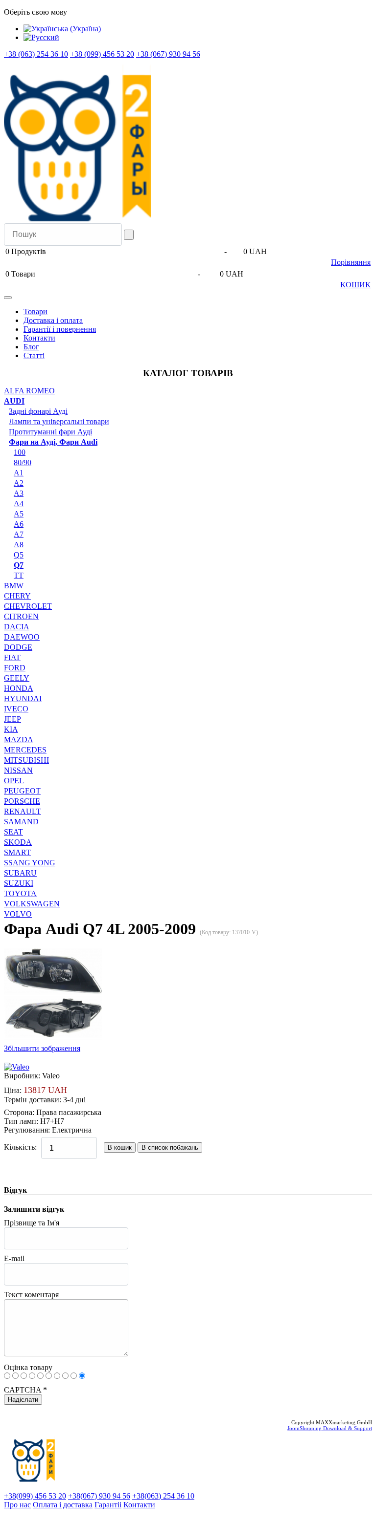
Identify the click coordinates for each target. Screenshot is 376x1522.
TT (19, 575)
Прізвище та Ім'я (31, 1223)
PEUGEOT (22, 791)
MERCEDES (25, 750)
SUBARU (20, 873)
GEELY (16, 678)
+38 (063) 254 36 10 (36, 54)
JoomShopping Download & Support (329, 1428)
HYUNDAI (23, 698)
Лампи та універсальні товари (59, 421)
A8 (19, 544)
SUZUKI (18, 883)
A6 (19, 524)
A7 (19, 534)
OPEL (14, 780)
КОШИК (355, 284)
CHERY (17, 596)
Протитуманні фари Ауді (50, 432)
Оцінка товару (28, 1367)
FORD (14, 668)
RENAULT (22, 811)
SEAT (13, 832)
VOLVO (18, 914)
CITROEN (21, 616)
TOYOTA (20, 893)
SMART (17, 852)
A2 (19, 483)
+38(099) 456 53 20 (35, 1496)
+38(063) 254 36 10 (163, 1496)
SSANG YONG (29, 862)
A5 (19, 514)
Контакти (39, 338)
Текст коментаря (31, 1294)
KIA (11, 729)
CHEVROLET (28, 606)
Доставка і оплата (53, 320)
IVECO (16, 709)
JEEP (12, 719)
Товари (35, 311)
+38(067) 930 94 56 (99, 1496)
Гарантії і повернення (60, 329)
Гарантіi (107, 1505)
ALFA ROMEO (29, 390)
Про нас (17, 1505)
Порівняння (351, 262)
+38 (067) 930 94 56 (168, 54)
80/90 (22, 462)
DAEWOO (22, 637)
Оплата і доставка (63, 1505)
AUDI (14, 401)
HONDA (18, 688)
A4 (19, 503)
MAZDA (18, 739)
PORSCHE (22, 801)
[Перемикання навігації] (8, 297)
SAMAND (21, 821)
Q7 (19, 565)
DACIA (16, 626)
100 (19, 452)
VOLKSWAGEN (32, 904)
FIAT (12, 657)
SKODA (18, 842)
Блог (31, 347)
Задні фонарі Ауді (38, 411)
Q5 (19, 555)
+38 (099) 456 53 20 (102, 54)
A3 (19, 493)
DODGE (18, 647)
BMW (14, 585)
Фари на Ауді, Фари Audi (53, 442)
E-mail (14, 1258)
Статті (34, 355)
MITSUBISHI (26, 760)
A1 (19, 473)
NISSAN (18, 770)
